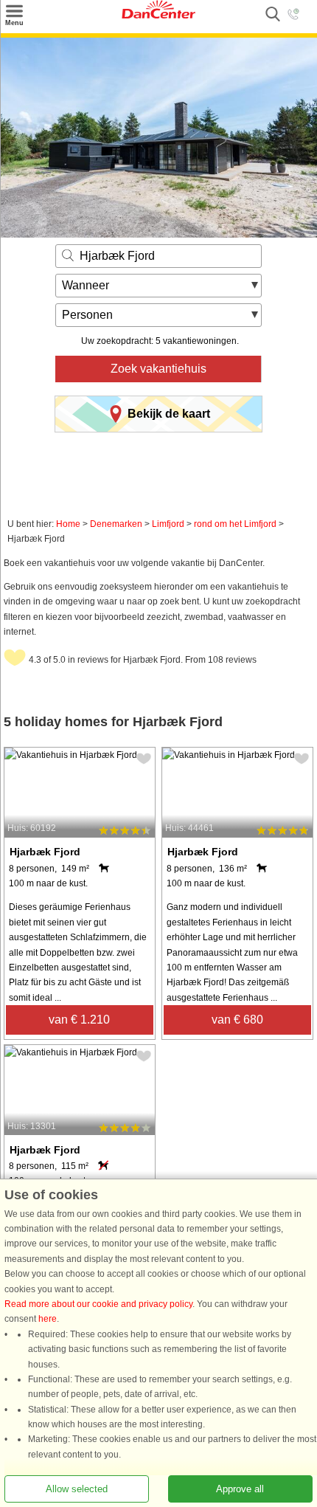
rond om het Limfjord (235, 524)
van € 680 (237, 1019)
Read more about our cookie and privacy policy (98, 1304)
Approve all (240, 1488)
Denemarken (116, 524)
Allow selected (77, 1488)
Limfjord (168, 524)
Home (68, 524)
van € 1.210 (79, 1019)
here (47, 1319)
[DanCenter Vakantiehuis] (158, 15)
